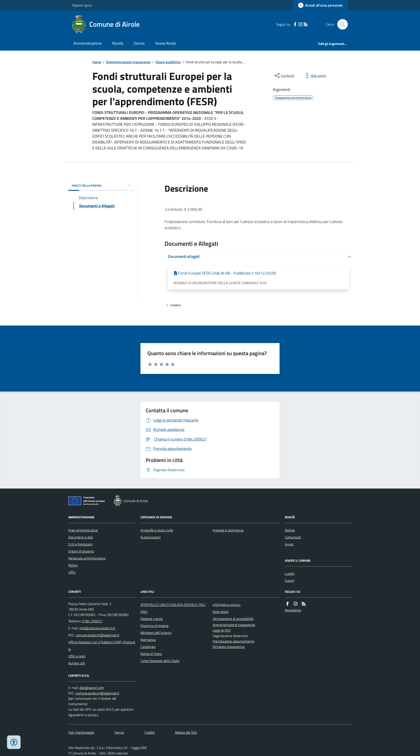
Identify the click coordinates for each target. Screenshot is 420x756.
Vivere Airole (165, 43)
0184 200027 (92, 621)
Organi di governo (81, 551)
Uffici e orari (76, 656)
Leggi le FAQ (222, 630)
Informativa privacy (227, 604)
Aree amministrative (83, 530)
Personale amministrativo (86, 558)
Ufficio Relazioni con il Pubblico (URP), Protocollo (101, 645)
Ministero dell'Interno (156, 632)
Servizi (139, 43)
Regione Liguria (82, 5)
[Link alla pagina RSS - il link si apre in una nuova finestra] (305, 24)
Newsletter (293, 610)
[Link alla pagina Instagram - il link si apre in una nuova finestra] (300, 24)
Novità (117, 43)
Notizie (290, 530)
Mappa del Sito (186, 732)
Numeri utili (76, 663)
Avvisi (289, 544)
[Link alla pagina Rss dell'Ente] (303, 604)
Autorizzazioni (150, 537)
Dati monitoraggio (81, 732)
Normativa (148, 639)
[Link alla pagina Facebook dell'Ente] (287, 604)
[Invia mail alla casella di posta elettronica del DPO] (91, 687)
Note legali (220, 611)
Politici (73, 565)
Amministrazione (88, 43)
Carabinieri (148, 646)
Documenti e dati (80, 537)
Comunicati (293, 537)
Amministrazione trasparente (128, 62)
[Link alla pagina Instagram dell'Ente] (295, 604)
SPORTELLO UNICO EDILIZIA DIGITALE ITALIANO (172, 608)
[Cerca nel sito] (341, 24)
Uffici (71, 572)
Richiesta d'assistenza (229, 646)
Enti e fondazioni (80, 544)
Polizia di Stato (151, 653)
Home (96, 62)
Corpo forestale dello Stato (159, 660)
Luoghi (289, 573)
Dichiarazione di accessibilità (233, 618)
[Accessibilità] (13, 742)
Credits (150, 732)
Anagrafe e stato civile (156, 530)
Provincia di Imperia (154, 625)
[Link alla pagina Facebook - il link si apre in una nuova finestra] (295, 24)
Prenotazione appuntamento (233, 641)
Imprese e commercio (228, 530)
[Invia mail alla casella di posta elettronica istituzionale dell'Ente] (97, 628)
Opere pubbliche (168, 62)
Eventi (289, 580)
